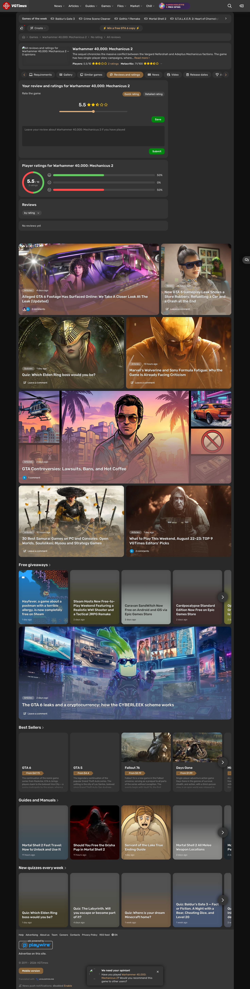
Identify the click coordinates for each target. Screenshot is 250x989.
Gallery (68, 74)
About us (44, 934)
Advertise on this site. (32, 953)
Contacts (75, 934)
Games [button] (106, 6)
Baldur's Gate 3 (65, 18)
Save (158, 119)
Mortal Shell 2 (157, 18)
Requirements (43, 74)
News (155, 74)
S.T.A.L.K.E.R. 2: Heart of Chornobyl (197, 18)
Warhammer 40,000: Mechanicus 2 (64, 37)
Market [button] (135, 6)
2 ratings (113, 63)
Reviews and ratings (127, 74)
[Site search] (230, 6)
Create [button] (39, 28)
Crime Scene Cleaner (97, 18)
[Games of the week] (226, 18)
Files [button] (120, 6)
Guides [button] (90, 6)
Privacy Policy (89, 934)
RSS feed (104, 934)
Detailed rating (154, 94)
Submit (156, 151)
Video (175, 74)
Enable (68, 985)
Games (33, 37)
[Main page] (14, 6)
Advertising (32, 934)
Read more (141, 57)
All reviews (114, 37)
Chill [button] (149, 6)
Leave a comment (180, 309)
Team (54, 934)
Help (21, 934)
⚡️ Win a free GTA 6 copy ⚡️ (121, 28)
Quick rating (131, 94)
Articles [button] (74, 6)
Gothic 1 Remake (129, 18)
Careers (64, 934)
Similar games (93, 74)
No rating (97, 37)
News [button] (58, 6)
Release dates (199, 74)
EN (116, 934)
